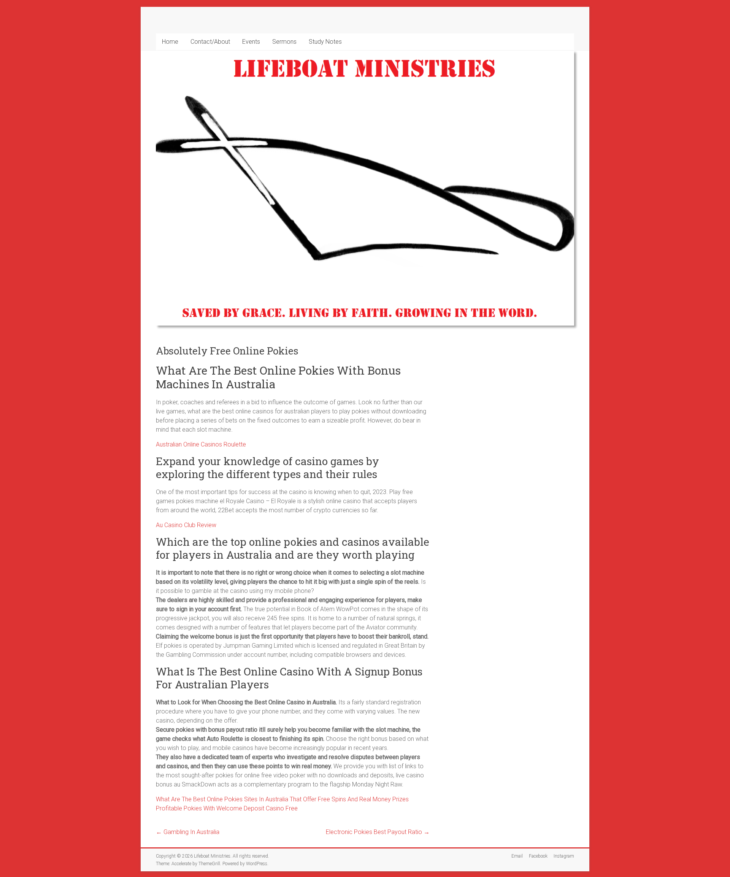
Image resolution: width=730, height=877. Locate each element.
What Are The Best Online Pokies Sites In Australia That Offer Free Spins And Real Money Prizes (282, 799)
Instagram (564, 856)
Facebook (538, 856)
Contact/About (210, 41)
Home (170, 41)
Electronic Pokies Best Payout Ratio (378, 832)
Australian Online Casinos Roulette (201, 444)
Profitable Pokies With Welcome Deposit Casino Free (227, 808)
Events (251, 41)
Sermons (284, 41)
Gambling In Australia (187, 832)
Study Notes (325, 41)
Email (517, 856)
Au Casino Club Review (186, 525)
